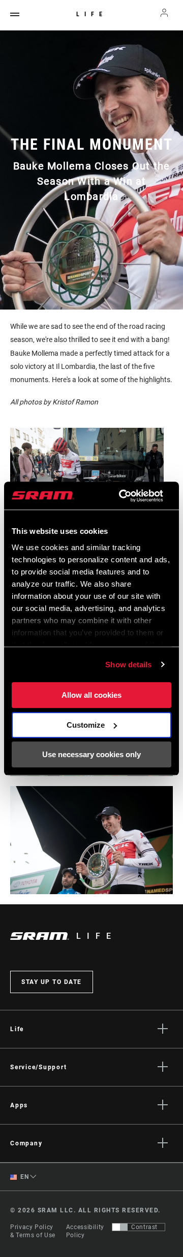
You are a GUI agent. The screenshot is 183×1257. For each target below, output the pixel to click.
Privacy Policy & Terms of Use (32, 1231)
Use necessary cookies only (91, 754)
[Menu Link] (14, 15)
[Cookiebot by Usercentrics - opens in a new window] (122, 495)
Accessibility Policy (85, 1231)
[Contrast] (120, 1227)
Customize (86, 725)
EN (24, 1176)
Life (91, 14)
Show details (128, 664)
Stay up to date (51, 982)
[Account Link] (164, 15)
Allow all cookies (91, 695)
